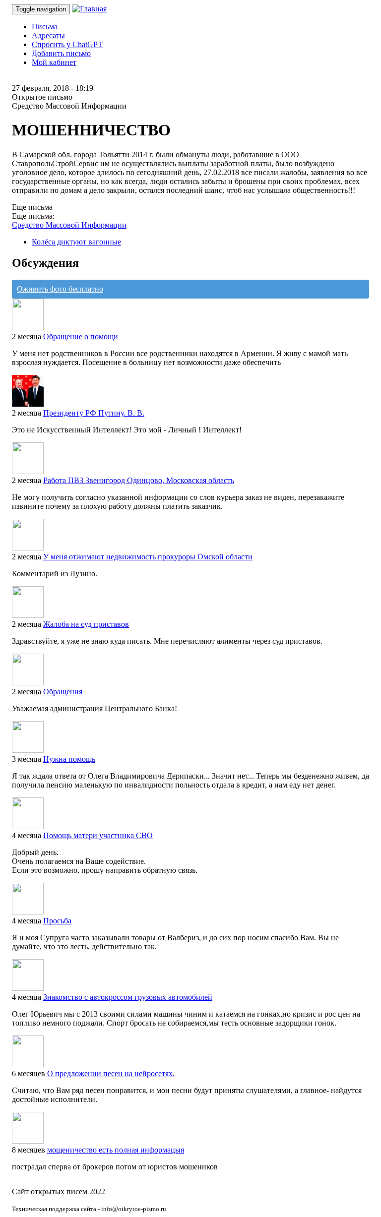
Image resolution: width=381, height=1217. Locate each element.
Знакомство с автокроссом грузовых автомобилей (127, 997)
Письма (45, 26)
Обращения (62, 691)
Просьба (57, 920)
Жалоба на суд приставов (86, 624)
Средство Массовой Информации (69, 225)
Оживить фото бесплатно (60, 289)
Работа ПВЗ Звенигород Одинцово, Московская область (138, 480)
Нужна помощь (69, 759)
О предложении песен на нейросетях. (111, 1073)
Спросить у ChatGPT (67, 44)
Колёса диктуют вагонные (76, 242)
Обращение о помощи (80, 336)
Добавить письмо (61, 53)
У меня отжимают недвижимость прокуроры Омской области (148, 556)
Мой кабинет (54, 62)
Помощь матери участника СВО (98, 835)
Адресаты (48, 35)
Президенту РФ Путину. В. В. (93, 413)
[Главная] (89, 8)
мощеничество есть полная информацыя (115, 1150)
